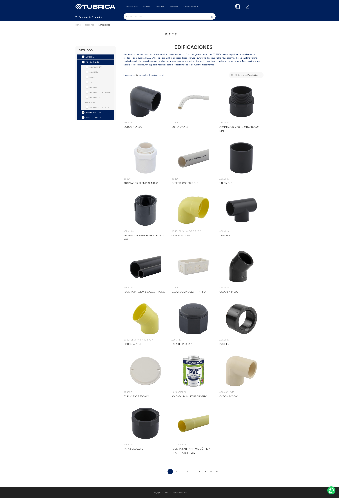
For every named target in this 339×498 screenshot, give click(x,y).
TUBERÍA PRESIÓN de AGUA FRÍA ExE (144, 291)
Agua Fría (94, 72)
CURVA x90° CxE (180, 126)
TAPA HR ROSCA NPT (183, 343)
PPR (91, 82)
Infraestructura (93, 112)
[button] (331, 490)
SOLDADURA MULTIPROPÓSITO (189, 396)
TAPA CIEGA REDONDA (137, 396)
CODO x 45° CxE (133, 343)
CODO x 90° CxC (133, 126)
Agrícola (90, 57)
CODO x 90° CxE (180, 235)
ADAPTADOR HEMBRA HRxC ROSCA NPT (144, 237)
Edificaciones (92, 62)
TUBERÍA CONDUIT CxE (184, 183)
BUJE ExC (224, 343)
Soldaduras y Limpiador (99, 107)
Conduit (93, 77)
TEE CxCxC (225, 235)
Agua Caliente (96, 67)
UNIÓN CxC (225, 183)
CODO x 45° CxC (228, 291)
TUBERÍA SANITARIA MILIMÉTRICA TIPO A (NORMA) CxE (190, 450)
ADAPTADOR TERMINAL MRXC (141, 183)
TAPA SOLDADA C (133, 448)
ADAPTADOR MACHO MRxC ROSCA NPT (239, 128)
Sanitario (93, 87)
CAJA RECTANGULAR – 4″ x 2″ (188, 291)
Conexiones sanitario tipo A (186, 231)
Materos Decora (93, 118)
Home (78, 25)
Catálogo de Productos (90, 17)
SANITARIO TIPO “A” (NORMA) (100, 92)
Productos (89, 25)
